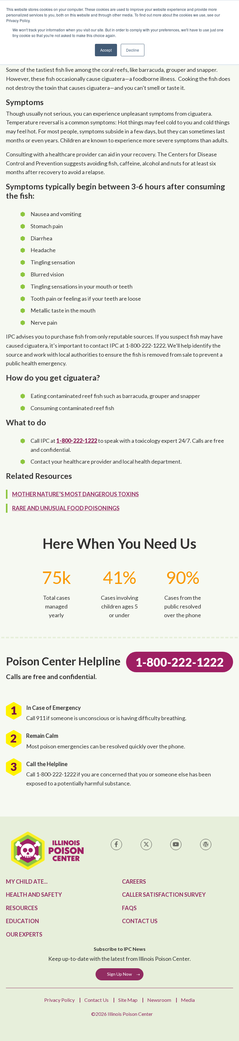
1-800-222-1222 (76, 440)
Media (188, 1000)
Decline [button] (132, 50)
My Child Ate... (27, 881)
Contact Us (139, 921)
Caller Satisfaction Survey (164, 894)
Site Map (128, 1000)
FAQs (129, 908)
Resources (22, 908)
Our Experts (24, 934)
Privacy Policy (59, 1000)
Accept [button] (106, 50)
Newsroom (159, 1000)
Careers (134, 881)
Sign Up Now (119, 974)
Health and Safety (34, 894)
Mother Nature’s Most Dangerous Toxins (75, 494)
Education (22, 921)
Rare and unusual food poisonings (66, 508)
